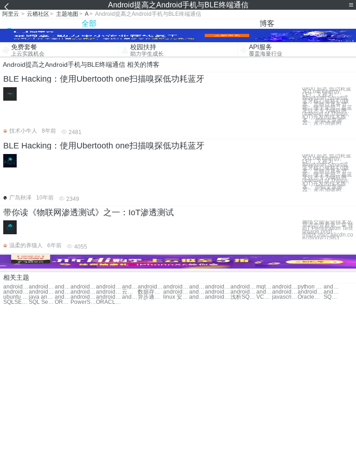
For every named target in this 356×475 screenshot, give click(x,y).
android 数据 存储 (243, 286)
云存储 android (130, 292)
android (62, 286)
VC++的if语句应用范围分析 (264, 297)
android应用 (108, 286)
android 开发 (83, 286)
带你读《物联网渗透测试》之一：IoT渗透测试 (88, 212)
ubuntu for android (16, 297)
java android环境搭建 (41, 297)
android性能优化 (243, 292)
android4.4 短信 (130, 297)
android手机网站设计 (41, 286)
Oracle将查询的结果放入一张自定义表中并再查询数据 (310, 297)
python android (310, 286)
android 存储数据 (217, 286)
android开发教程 (130, 286)
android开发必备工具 (264, 292)
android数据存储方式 (62, 297)
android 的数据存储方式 (217, 297)
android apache (176, 286)
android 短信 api (217, 292)
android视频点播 (285, 292)
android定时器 (108, 292)
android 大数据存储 (83, 297)
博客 (267, 23)
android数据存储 (197, 292)
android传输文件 (41, 292)
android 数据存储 (176, 292)
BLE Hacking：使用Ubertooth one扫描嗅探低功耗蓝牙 (103, 78)
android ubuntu (150, 286)
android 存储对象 (197, 286)
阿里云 (10, 14)
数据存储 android (150, 292)
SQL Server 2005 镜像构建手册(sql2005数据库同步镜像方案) (331, 297)
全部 (89, 23)
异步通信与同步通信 (150, 297)
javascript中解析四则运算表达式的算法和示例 (285, 297)
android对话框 (62, 292)
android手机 (16, 286)
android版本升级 (16, 292)
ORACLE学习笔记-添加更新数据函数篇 (108, 302)
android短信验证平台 (310, 292)
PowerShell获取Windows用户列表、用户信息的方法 (83, 302)
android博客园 (331, 286)
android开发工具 (83, 292)
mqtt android (264, 286)
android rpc (285, 286)
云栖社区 (38, 14)
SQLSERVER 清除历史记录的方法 (16, 302)
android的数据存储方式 (197, 297)
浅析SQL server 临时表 (243, 297)
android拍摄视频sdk (108, 297)
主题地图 (67, 14)
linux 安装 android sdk (176, 297)
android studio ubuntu (331, 292)
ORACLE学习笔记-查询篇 (62, 302)
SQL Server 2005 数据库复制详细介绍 (41, 302)
